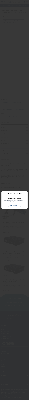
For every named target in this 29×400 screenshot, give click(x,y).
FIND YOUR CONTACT (14, 205)
